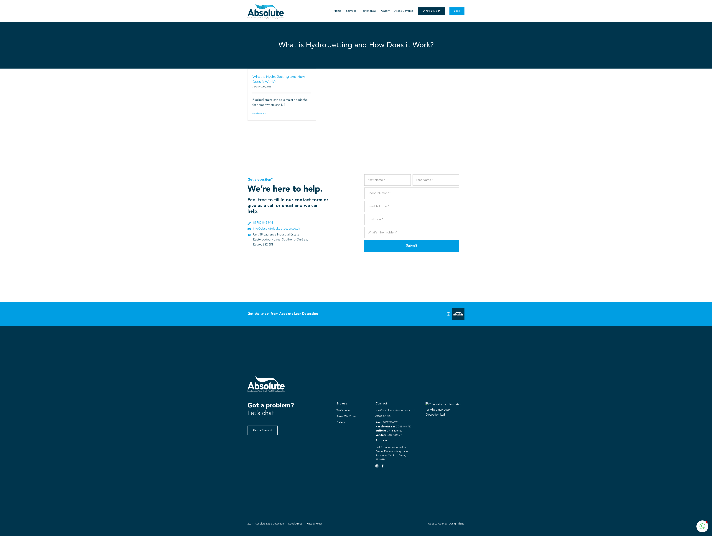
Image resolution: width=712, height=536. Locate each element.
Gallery (341, 422)
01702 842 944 (263, 222)
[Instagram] (376, 465)
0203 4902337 (394, 435)
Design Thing (456, 523)
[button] (702, 526)
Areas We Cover (346, 416)
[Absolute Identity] (266, 5)
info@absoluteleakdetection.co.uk (276, 228)
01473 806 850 (394, 430)
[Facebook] (382, 465)
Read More (258, 114)
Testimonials (344, 410)
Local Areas (295, 523)
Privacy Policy (314, 523)
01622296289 (390, 422)
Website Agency (437, 523)
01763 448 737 (403, 426)
